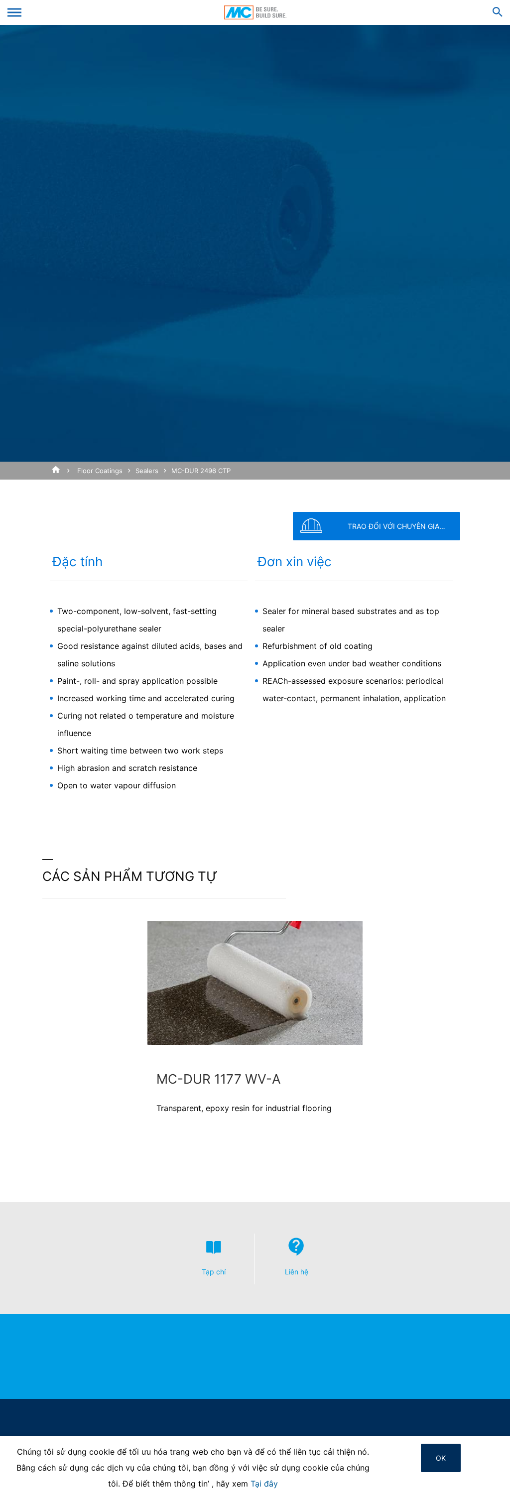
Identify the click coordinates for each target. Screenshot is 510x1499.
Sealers (146, 471)
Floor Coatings (100, 471)
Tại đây (264, 1484)
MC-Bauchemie (255, 12)
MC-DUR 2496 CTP (201, 471)
